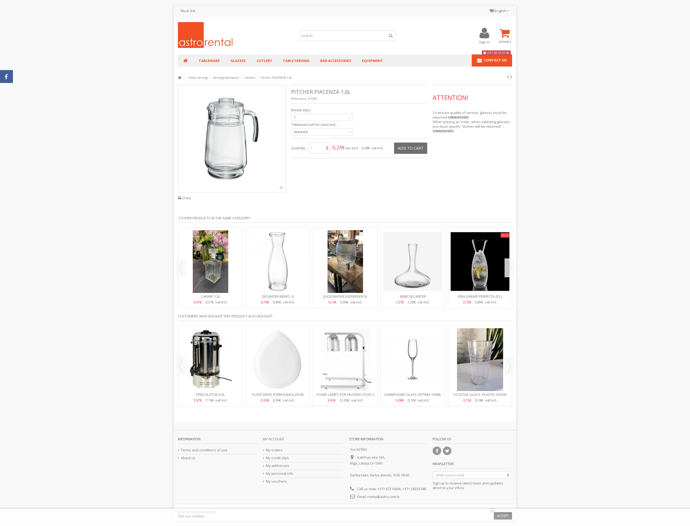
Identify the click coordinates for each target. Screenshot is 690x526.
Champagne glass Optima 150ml (412, 394)
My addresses (277, 465)
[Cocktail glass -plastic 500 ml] (480, 359)
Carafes (249, 77)
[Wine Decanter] (412, 261)
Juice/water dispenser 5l (345, 296)
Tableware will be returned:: (314, 124)
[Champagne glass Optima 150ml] (412, 359)
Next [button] (509, 267)
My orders (274, 450)
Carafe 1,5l (210, 296)
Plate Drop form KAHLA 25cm (277, 394)
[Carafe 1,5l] (210, 261)
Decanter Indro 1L (278, 296)
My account (273, 439)
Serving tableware (226, 77)
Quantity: (298, 148)
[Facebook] (437, 451)
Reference (298, 98)
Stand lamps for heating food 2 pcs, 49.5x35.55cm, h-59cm (345, 397)
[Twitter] (447, 451)
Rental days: (301, 110)
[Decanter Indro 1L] (278, 261)
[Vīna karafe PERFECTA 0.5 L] (480, 261)
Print (187, 198)
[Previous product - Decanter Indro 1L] (508, 77)
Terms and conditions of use (204, 450)
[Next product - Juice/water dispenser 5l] (511, 77)
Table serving (198, 77)
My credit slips (277, 458)
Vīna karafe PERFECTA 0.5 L (480, 296)
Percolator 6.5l (210, 394)
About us (188, 458)
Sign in (484, 42)
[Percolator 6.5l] (210, 359)
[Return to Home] (179, 77)
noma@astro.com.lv (383, 496)
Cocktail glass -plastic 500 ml (480, 394)
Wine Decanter (413, 296)
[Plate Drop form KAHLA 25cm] (278, 359)
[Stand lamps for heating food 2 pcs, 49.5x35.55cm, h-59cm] (345, 359)
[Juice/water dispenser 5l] (345, 261)
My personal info (280, 473)
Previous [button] (180, 267)
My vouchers (276, 481)
